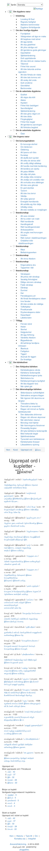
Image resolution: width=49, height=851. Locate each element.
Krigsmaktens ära (27, 264)
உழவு (25, 700)
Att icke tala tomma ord (29, 77)
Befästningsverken (27, 252)
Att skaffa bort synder (28, 157)
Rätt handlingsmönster (29, 227)
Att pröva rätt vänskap (28, 276)
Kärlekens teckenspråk (29, 372)
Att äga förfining (26, 334)
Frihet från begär (26, 121)
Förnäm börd (25, 324)
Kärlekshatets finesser (29, 441)
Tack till (29, 835)
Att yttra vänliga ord (27, 47)
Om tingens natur (21, 136)
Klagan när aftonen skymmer (31, 417)
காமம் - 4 (11, 803)
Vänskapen (24, 274)
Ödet (21, 133)
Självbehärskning (26, 55)
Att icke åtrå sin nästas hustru (32, 61)
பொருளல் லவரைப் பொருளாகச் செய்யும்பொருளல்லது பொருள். (19, 647)
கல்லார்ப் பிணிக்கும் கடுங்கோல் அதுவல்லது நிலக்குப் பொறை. (21, 620)
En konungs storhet (27, 144)
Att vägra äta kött (26, 97)
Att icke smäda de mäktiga (30, 304)
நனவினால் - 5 (13, 800)
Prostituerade (25, 309)
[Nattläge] (38, 8)
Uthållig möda (25, 207)
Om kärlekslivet (20, 362)
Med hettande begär (28, 433)
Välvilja (22, 196)
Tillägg (18, 320)
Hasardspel (24, 314)
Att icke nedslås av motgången (32, 209)
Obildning (23, 149)
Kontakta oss (19, 838)
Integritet (32, 838)
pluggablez (24, 849)
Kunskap (23, 155)
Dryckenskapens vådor (29, 312)
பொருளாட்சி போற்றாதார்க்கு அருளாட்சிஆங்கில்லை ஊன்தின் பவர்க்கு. (22, 592)
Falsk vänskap (25, 284)
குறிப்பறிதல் (30, 626)
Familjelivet (24, 33)
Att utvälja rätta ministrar (30, 177)
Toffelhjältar (24, 306)
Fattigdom (23, 351)
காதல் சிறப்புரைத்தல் (33, 711)
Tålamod (23, 63)
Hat (21, 293)
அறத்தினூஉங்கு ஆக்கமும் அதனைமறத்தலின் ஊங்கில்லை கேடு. (21, 486)
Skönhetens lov (26, 378)
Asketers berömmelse (28, 24)
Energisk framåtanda (28, 201)
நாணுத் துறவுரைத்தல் (33, 725)
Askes (22, 100)
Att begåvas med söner (29, 39)
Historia (19, 835)
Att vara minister (26, 216)
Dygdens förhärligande (29, 27)
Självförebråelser (26, 436)
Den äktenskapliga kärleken (28, 389)
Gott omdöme (25, 82)
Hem (12, 835)
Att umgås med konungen (30, 232)
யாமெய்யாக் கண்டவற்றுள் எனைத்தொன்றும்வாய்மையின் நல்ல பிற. (17, 605)
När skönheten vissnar (29, 420)
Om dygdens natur (21, 11)
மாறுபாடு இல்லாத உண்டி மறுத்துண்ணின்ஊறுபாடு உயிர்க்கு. (20, 672)
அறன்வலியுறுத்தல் (30, 479)
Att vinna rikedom (27, 258)
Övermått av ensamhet (29, 406)
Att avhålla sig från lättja (29, 204)
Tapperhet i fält (25, 267)
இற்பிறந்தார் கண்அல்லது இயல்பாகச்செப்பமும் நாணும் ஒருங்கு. (21, 683)
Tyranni (22, 190)
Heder (22, 326)
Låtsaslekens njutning (28, 444)
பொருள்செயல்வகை (30, 640)
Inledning (20, 15)
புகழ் (28, 545)
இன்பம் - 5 (11, 797)
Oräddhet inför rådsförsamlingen (25, 242)
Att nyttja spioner (26, 198)
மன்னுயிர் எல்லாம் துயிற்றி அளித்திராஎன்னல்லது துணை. (18, 745)
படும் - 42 (11, 771)
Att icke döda (25, 116)
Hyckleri (22, 102)
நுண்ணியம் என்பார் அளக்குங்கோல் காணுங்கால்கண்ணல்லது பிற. (23, 633)
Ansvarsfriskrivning (18, 844)
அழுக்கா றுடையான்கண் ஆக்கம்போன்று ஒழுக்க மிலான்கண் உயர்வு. (23, 524)
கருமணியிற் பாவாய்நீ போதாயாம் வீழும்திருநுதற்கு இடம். (19, 718)
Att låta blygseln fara (28, 383)
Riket (21, 249)
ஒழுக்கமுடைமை (33, 517)
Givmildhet (24, 85)
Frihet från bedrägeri (28, 105)
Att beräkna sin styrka (28, 168)
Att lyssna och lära (27, 152)
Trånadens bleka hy (28, 403)
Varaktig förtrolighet (27, 279)
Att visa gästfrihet (26, 44)
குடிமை (26, 678)
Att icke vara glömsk (28, 185)
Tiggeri (22, 354)
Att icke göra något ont (29, 113)
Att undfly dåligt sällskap (29, 163)
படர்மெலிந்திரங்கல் (31, 738)
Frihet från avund (26, 66)
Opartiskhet (24, 52)
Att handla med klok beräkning (32, 166)
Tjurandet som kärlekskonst (31, 439)
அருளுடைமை (32, 555)
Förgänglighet (25, 119)
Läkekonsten (25, 317)
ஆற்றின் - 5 (12, 794)
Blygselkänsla (25, 340)
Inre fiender (24, 301)
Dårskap (23, 287)
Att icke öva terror (27, 193)
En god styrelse (26, 187)
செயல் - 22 (12, 829)
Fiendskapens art (27, 295)
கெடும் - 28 (12, 779)
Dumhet (22, 290)
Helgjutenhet (24, 332)
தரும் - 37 (11, 774)
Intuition (22, 235)
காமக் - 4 (11, 805)
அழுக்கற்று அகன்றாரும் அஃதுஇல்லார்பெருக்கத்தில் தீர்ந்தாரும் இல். (22, 538)
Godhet (22, 94)
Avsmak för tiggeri (27, 356)
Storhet (22, 329)
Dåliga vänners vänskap (29, 282)
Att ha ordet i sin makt (28, 218)
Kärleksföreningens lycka (30, 375)
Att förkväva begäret (28, 127)
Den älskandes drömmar (30, 414)
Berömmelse (24, 88)
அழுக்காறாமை (32, 531)
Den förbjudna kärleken (26, 366)
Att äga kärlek (25, 41)
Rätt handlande (26, 221)
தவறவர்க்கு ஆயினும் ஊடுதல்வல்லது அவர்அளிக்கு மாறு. (19, 759)
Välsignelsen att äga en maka (32, 36)
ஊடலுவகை (28, 752)
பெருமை (26, 689)
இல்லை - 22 (12, 782)
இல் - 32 (10, 777)
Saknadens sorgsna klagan (31, 395)
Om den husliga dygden (26, 30)
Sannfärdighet (25, 108)
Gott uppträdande (27, 58)
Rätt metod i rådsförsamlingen (32, 237)
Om (36, 835)
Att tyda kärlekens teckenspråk (32, 430)
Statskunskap (22, 212)
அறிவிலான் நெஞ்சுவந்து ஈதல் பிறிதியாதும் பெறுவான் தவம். (20, 661)
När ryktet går (25, 386)
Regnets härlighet (27, 21)
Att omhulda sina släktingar (31, 182)
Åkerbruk (23, 348)
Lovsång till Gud (26, 19)
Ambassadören (26, 229)
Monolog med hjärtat (28, 422)
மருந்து (24, 667)
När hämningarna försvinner (31, 425)
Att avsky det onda (27, 80)
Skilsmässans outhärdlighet (31, 392)
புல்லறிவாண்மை (28, 654)
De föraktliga (24, 359)
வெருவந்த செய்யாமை (32, 613)
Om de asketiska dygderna (28, 91)
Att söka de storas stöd (29, 160)
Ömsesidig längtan (27, 428)
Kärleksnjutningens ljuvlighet (31, 380)
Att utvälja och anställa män (31, 179)
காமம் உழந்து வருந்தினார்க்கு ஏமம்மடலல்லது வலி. (17, 732)
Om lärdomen (25, 146)
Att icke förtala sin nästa (29, 74)
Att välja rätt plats (26, 174)
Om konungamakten (25, 140)
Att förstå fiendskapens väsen (32, 298)
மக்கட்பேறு (31, 506)
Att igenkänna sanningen (30, 124)
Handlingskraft (25, 224)
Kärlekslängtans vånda (29, 370)
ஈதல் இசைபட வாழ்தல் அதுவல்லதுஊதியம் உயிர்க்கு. (17, 549)
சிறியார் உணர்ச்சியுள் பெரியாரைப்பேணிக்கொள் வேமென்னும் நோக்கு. (20, 694)
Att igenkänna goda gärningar (32, 50)
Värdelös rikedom (27, 337)
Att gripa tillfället (26, 171)
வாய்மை (30, 599)
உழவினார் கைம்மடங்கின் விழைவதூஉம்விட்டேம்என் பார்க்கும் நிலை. (22, 704)
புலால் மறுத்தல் (32, 585)
